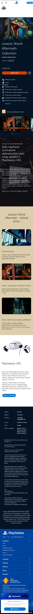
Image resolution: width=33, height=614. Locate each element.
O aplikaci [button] (6, 541)
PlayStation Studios (7, 548)
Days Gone (25, 327)
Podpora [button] (5, 566)
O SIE (4, 543)
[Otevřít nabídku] (2, 3)
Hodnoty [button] (5, 563)
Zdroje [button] (5, 570)
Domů (4, 537)
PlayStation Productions (8, 550)
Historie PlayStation (7, 555)
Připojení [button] (5, 574)
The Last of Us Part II (15, 327)
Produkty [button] (5, 559)
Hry (8, 537)
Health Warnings (8, 491)
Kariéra (4, 545)
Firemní (4, 552)
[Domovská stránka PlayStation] (16, 2)
